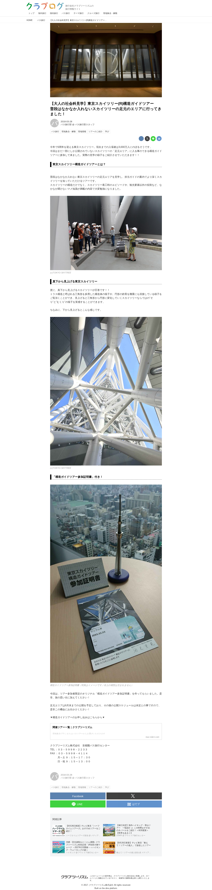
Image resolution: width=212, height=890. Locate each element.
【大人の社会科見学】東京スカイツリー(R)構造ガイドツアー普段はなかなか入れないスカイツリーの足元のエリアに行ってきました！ (106, 108)
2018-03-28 (66, 121)
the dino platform (109, 888)
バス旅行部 (66, 124)
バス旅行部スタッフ (85, 124)
